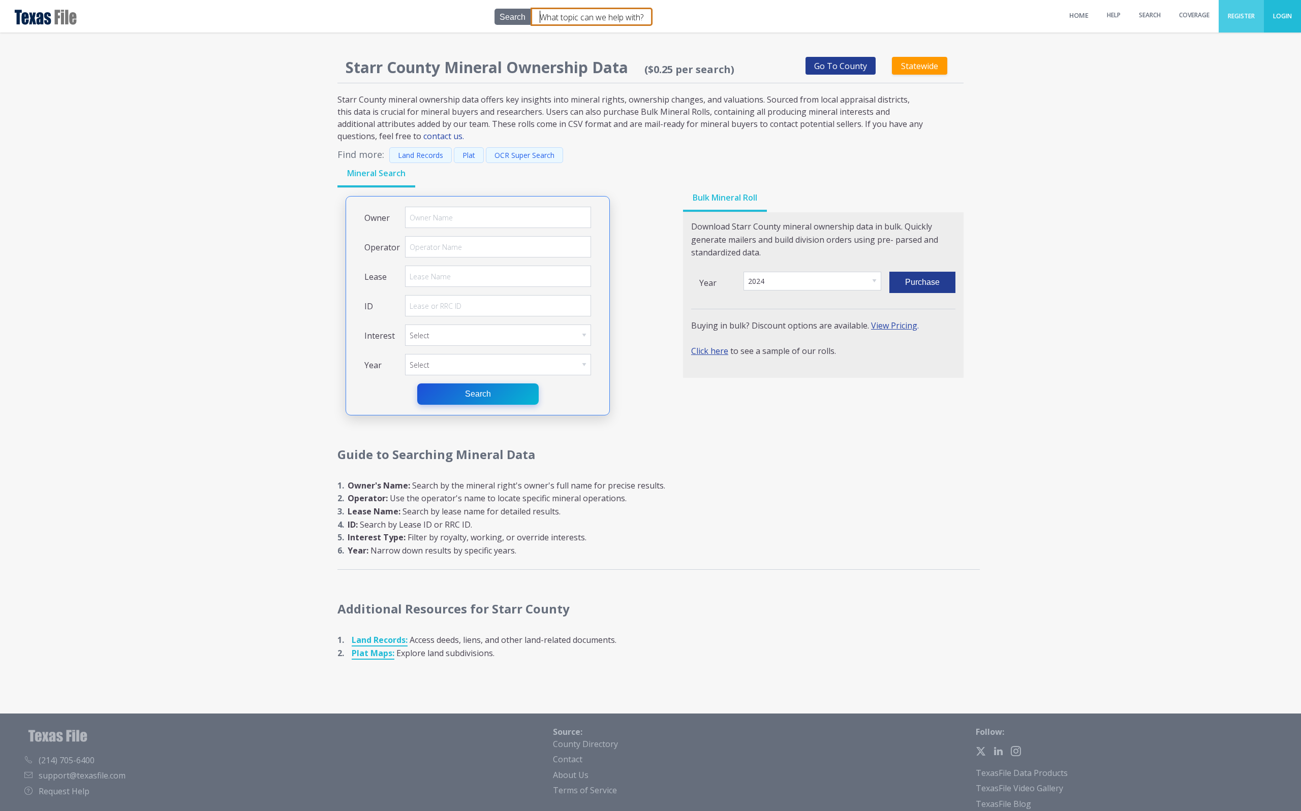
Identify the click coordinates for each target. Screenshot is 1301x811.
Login (1282, 16)
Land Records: (380, 639)
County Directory (585, 744)
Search (478, 394)
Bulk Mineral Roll (725, 197)
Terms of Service (585, 790)
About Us (570, 775)
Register (1241, 16)
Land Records (420, 155)
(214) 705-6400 (67, 760)
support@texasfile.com (82, 775)
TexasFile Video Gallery (1019, 788)
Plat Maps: (373, 653)
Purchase (922, 282)
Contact (567, 759)
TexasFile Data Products (1022, 772)
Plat (468, 155)
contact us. (443, 136)
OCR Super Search (524, 155)
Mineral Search (376, 173)
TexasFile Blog (1003, 803)
